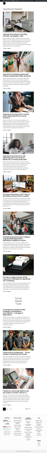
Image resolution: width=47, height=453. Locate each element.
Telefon (38, 445)
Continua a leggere (7, 48)
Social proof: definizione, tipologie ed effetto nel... (36, 0)
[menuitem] (6, 0)
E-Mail (39, 443)
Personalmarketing (17, 435)
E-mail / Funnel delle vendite (28, 430)
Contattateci (28, 439)
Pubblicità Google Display (39, 431)
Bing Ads (38, 433)
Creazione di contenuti (17, 429)
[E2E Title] (18, 101)
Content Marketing (17, 431)
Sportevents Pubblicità (28, 434)
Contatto (29, 451)
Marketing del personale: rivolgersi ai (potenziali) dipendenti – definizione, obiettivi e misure (16, 238)
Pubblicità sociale (39, 420)
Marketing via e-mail (28, 427)
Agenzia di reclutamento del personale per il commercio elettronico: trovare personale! (15, 157)
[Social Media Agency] (13, 4)
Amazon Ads (39, 435)
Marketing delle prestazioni (28, 425)
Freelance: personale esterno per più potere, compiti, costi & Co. (16, 392)
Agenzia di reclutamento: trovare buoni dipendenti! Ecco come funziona (16, 116)
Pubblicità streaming (28, 432)
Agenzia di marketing (17, 420)
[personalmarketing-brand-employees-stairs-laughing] (18, 223)
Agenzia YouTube (18, 426)
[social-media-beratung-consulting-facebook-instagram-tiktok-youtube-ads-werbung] (18, 301)
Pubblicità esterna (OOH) (28, 437)
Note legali (26, 451)
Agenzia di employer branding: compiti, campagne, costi (15, 35)
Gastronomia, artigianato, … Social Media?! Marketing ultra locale (16, 353)
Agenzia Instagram (17, 425)
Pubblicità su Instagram (39, 425)
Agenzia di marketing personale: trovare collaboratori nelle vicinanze (17, 75)
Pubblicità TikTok (39, 422)
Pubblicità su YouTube (39, 426)
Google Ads (39, 428)
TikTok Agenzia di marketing (17, 423)
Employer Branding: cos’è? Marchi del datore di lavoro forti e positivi (16, 195)
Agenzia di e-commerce (28, 422)
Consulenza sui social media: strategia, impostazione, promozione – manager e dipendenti (14, 312)
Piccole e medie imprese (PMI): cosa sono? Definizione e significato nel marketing (17, 279)
